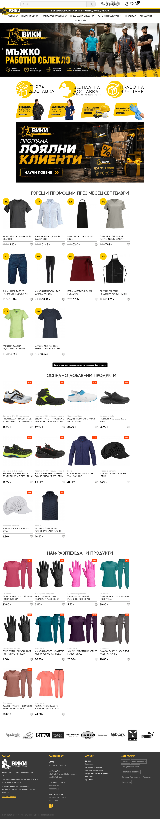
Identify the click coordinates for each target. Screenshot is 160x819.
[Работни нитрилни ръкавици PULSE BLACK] (50, 573)
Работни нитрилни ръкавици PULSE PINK (78, 597)
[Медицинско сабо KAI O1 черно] (115, 396)
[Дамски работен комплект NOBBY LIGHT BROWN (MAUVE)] (18, 683)
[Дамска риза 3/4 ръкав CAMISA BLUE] (50, 213)
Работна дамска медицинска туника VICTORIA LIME (14, 349)
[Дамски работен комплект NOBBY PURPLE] (82, 628)
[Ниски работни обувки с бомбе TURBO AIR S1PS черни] (18, 451)
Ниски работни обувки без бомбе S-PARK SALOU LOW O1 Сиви (17, 421)
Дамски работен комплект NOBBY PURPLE (82, 652)
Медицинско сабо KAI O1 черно (113, 420)
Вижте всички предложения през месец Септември (80, 365)
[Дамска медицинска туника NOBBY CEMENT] (115, 213)
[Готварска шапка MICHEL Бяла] (18, 505)
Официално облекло (55, 15)
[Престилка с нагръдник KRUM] (82, 213)
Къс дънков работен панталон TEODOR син (15, 292)
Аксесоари (146, 15)
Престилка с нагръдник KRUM (80, 237)
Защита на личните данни (96, 773)
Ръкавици (130, 15)
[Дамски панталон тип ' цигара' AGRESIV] (50, 268)
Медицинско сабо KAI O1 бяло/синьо (81, 420)
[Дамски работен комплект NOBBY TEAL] (115, 573)
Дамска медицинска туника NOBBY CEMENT (112, 237)
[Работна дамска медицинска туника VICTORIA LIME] (18, 323)
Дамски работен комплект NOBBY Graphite (114, 652)
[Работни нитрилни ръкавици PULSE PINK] (82, 573)
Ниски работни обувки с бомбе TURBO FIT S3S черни (49, 475)
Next (157, 49)
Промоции (80, 20)
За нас (88, 761)
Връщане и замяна (93, 767)
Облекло (13, 15)
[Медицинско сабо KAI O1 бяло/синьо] (82, 396)
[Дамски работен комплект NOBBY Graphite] (115, 628)
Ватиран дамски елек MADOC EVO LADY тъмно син (48, 531)
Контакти (89, 776)
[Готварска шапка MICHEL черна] (115, 451)
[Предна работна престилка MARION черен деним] (115, 268)
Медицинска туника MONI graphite (17, 237)
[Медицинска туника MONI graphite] (18, 213)
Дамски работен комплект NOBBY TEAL (114, 597)
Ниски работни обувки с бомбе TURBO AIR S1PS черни (17, 475)
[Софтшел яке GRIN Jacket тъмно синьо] (82, 451)
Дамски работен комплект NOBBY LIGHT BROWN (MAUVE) (17, 709)
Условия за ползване (94, 770)
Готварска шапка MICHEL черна (113, 475)
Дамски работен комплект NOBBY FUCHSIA (17, 597)
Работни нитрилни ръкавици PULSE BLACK (47, 597)
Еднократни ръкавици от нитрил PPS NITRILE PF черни (17, 654)
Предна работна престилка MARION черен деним (113, 294)
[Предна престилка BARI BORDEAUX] (82, 268)
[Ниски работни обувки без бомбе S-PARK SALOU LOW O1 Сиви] (18, 396)
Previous (2, 49)
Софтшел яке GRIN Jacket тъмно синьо (80, 475)
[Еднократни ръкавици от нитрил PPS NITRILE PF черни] (18, 628)
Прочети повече (9, 796)
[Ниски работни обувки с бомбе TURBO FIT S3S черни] (50, 451)
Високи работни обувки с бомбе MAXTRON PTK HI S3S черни (49, 421)
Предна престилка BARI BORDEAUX (80, 292)
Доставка (89, 764)
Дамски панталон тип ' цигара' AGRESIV (48, 292)
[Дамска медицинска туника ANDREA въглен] (50, 323)
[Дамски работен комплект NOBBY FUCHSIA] (18, 573)
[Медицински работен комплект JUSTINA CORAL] (50, 683)
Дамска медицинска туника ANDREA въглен (47, 347)
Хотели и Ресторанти (109, 15)
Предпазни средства (82, 15)
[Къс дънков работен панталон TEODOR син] (18, 268)
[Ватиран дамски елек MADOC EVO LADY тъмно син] (50, 505)
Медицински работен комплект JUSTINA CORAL (48, 707)
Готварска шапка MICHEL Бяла (16, 529)
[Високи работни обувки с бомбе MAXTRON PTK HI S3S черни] (50, 396)
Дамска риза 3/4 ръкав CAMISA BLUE (47, 237)
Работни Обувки (30, 15)
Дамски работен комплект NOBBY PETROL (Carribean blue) (49, 654)
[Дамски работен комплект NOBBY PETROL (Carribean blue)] (50, 628)
